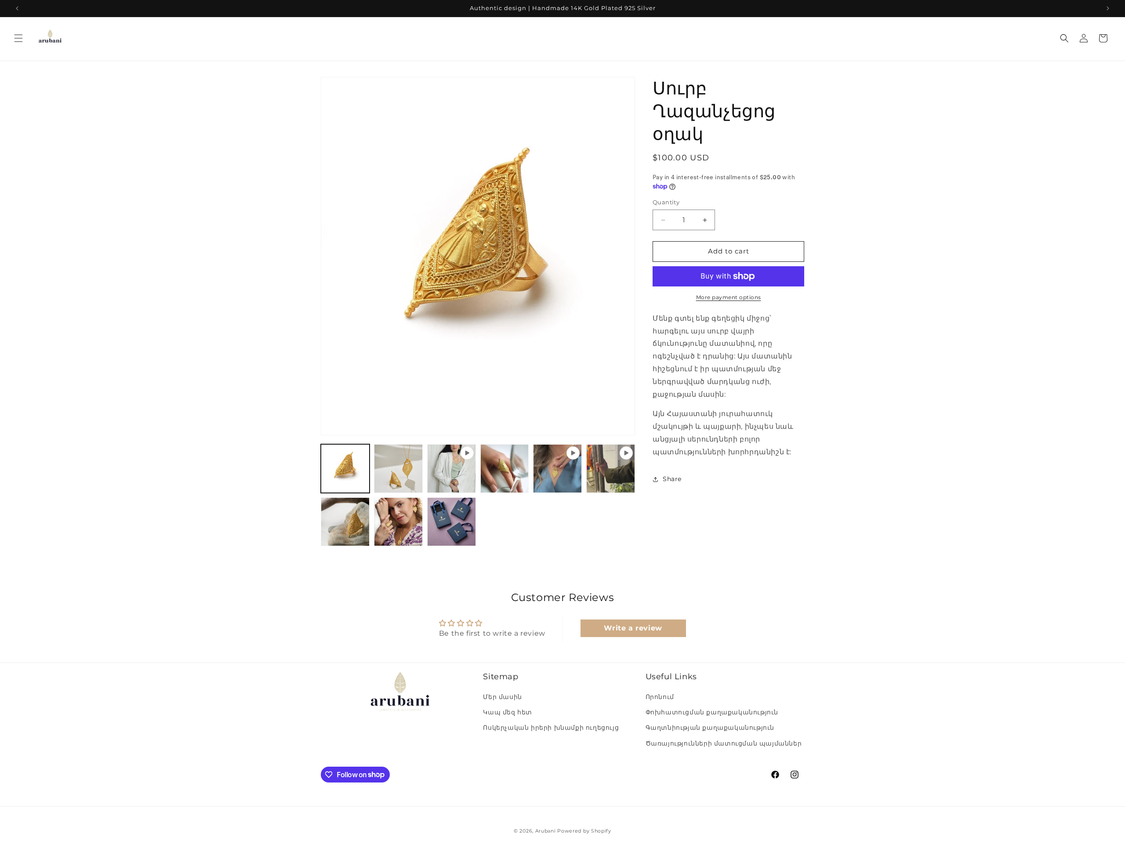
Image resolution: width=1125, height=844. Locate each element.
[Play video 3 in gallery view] (610, 468)
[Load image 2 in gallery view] (398, 468)
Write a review (633, 628)
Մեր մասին (502, 697)
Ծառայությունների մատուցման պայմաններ (724, 743)
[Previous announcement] (17, 8)
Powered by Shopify (584, 831)
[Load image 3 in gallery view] (504, 468)
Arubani (545, 831)
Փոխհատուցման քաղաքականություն (712, 713)
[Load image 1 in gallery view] (345, 468)
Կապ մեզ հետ (507, 713)
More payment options (728, 297)
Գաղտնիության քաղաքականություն (710, 728)
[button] (18, 38)
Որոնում (660, 697)
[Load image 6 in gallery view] (451, 521)
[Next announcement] (1108, 8)
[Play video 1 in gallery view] (451, 468)
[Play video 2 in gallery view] (557, 468)
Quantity (666, 202)
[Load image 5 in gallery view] (398, 521)
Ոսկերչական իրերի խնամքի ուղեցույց (551, 728)
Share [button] (672, 479)
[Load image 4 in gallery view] (345, 521)
